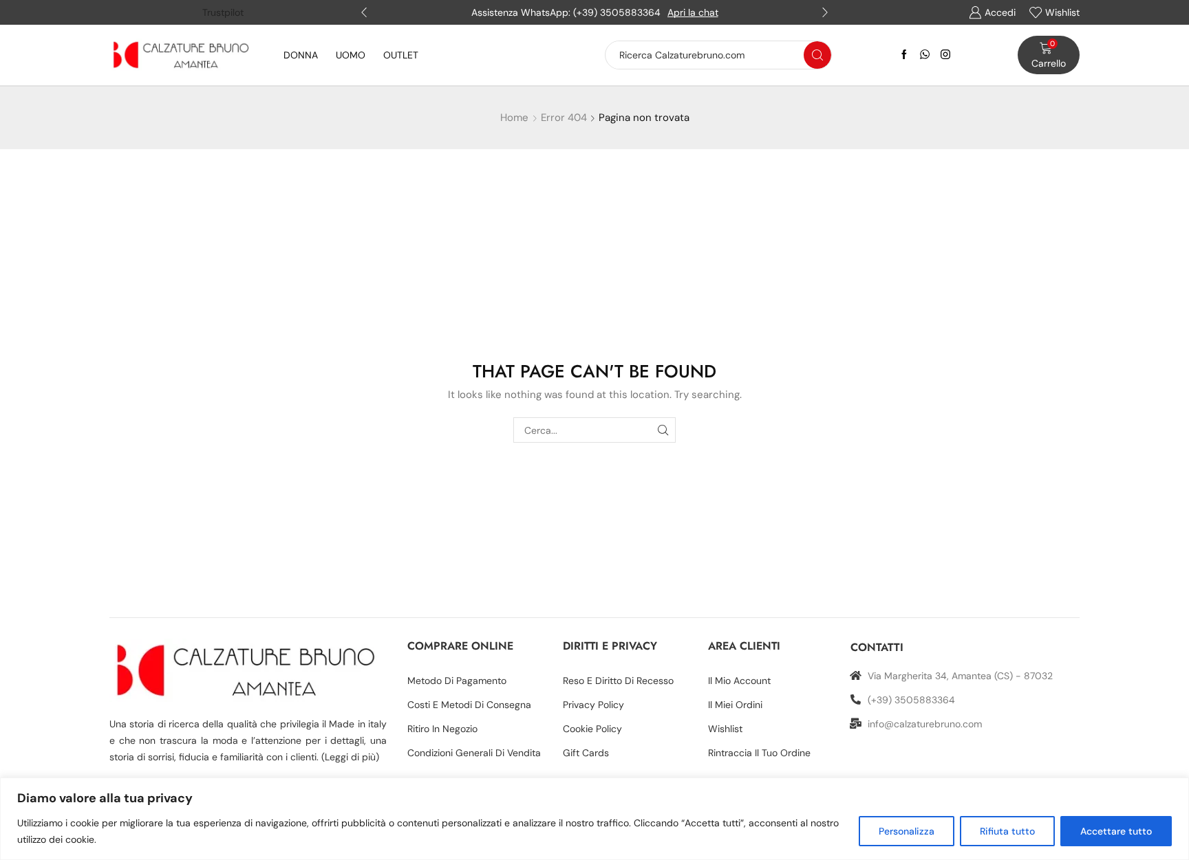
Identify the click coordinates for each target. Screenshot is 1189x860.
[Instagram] (945, 54)
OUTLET (400, 55)
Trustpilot (223, 12)
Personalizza (906, 831)
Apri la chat (692, 12)
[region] (594, 819)
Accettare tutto (1116, 831)
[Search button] (817, 55)
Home (514, 117)
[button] (364, 12)
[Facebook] (904, 54)
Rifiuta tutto (1007, 831)
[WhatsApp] (925, 54)
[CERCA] (663, 430)
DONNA (300, 55)
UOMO (350, 55)
